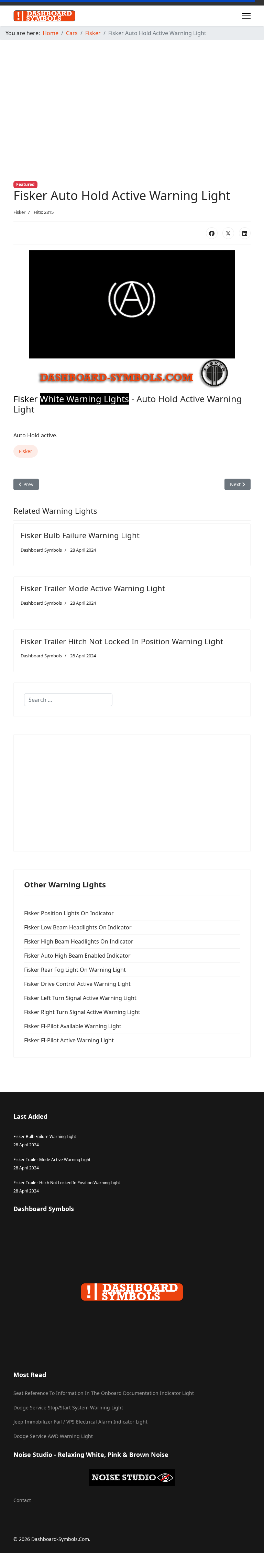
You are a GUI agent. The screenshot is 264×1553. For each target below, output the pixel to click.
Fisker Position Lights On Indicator (69, 913)
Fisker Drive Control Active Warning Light (77, 984)
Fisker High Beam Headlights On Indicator (78, 941)
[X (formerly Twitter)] (228, 233)
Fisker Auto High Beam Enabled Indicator (77, 955)
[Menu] (246, 16)
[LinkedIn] (245, 233)
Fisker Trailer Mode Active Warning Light (93, 588)
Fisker (19, 212)
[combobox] (68, 699)
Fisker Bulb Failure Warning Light (80, 535)
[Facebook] (212, 233)
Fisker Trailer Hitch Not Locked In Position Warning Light (122, 641)
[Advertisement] (132, 93)
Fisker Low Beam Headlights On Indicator (78, 927)
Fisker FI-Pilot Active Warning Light (69, 1040)
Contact (22, 1500)
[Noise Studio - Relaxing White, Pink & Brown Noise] (132, 1477)
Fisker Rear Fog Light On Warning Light (75, 969)
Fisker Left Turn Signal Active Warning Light (80, 998)
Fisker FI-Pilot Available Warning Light (72, 1026)
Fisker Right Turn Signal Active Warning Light (82, 1012)
